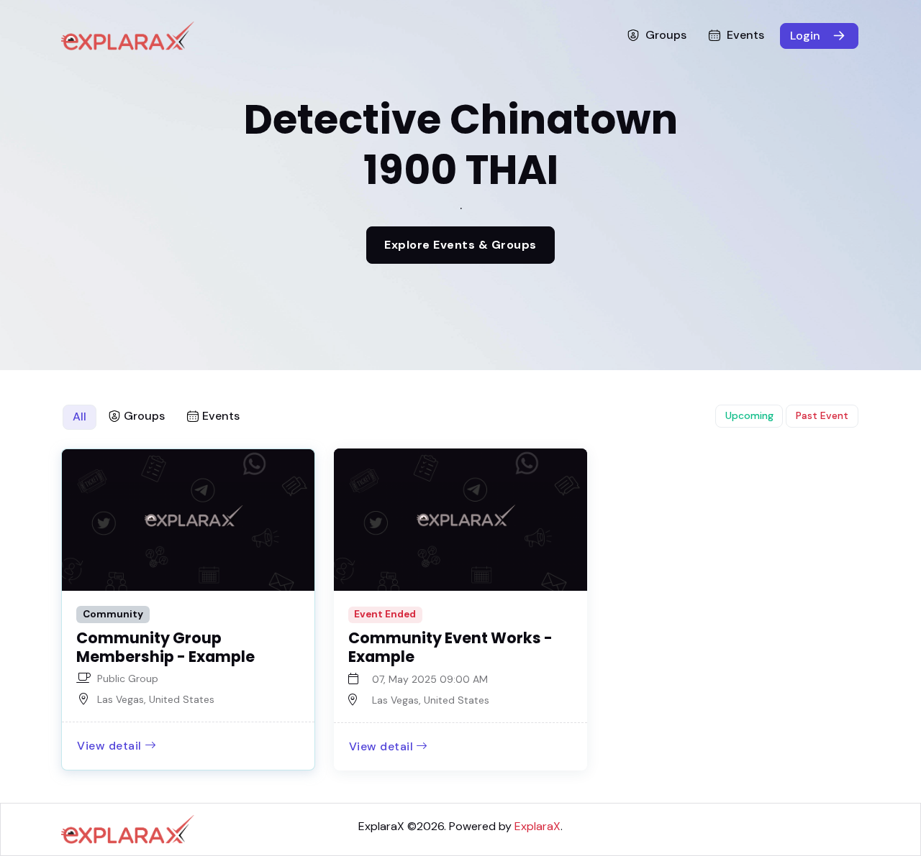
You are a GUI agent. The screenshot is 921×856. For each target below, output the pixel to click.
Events (745, 34)
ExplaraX (381, 826)
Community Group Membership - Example (165, 647)
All (79, 416)
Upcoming (749, 415)
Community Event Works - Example (450, 647)
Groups (665, 34)
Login (806, 35)
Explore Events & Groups (460, 244)
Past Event (822, 415)
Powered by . (506, 826)
